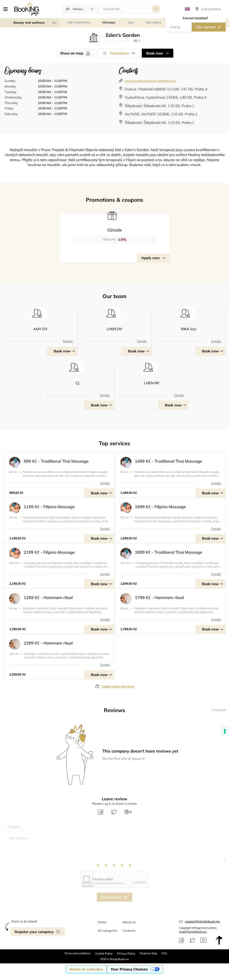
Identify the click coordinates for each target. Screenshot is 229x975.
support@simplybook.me (202, 921)
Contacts (129, 931)
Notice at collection (86, 969)
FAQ (164, 953)
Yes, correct (205, 27)
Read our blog (148, 953)
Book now (154, 53)
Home (102, 922)
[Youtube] (203, 940)
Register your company (34, 931)
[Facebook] (181, 940)
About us (129, 922)
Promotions (119, 53)
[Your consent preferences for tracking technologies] (225, 731)
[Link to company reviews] (117, 40)
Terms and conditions (77, 953)
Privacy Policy (126, 953)
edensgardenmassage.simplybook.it (150, 81)
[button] (7, 8)
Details (68, 341)
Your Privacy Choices (129, 969)
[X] (192, 940)
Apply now (150, 258)
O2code (114, 230)
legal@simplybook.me (193, 931)
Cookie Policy (104, 953)
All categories (107, 931)
